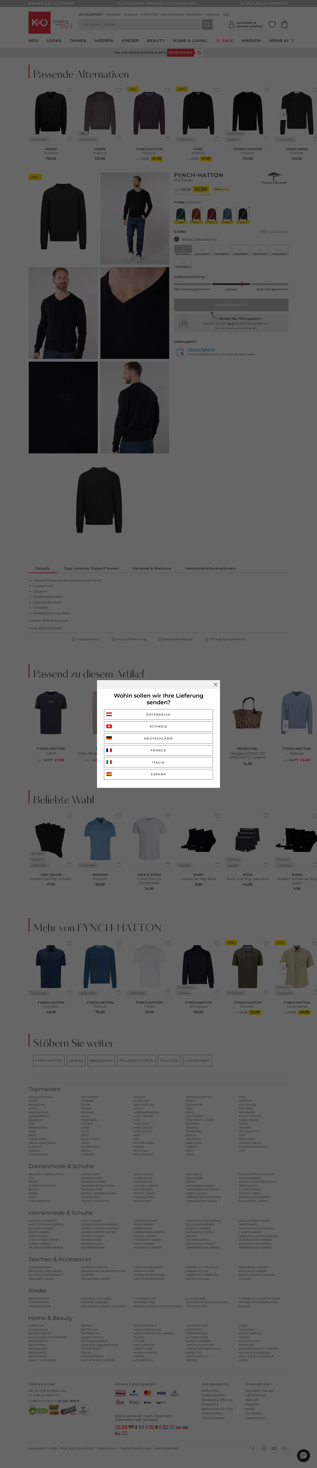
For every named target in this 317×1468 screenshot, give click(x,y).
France (158, 750)
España (158, 774)
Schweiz (159, 726)
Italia (158, 762)
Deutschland (158, 738)
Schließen (215, 684)
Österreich (158, 714)
